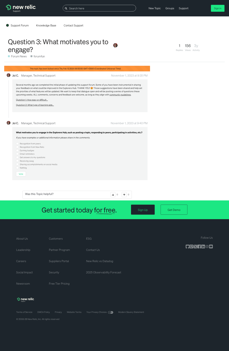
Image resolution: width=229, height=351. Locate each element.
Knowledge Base (46, 25)
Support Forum (20, 25)
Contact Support (73, 25)
